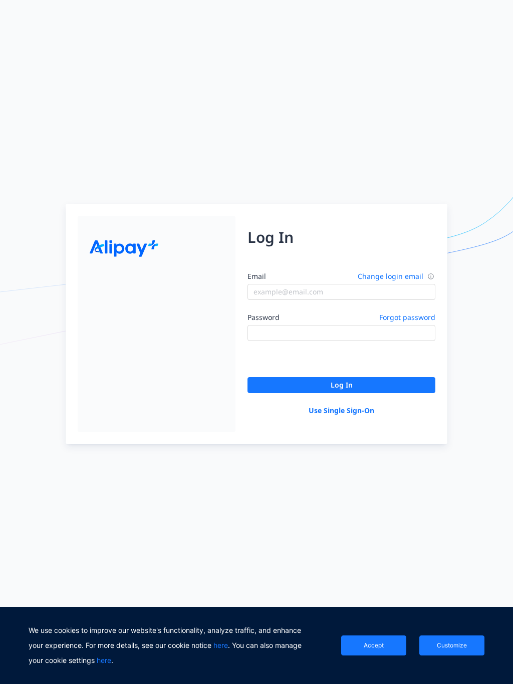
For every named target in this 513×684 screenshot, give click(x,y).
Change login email (390, 276)
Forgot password (407, 317)
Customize (452, 645)
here (220, 645)
